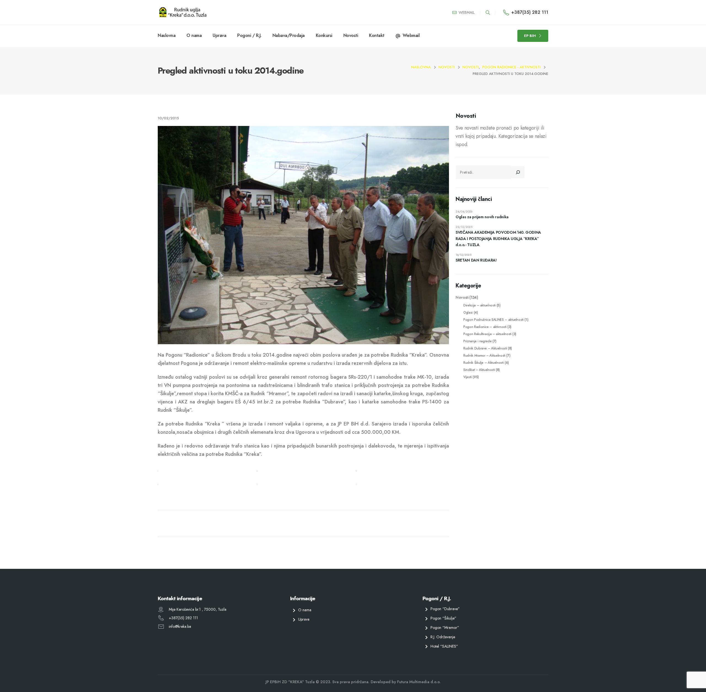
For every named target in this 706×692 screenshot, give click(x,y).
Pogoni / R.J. (249, 35)
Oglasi (468, 312)
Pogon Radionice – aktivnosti (484, 326)
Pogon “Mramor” (444, 627)
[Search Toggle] (487, 12)
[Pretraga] (518, 172)
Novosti (350, 35)
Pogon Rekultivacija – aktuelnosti (487, 334)
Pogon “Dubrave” (445, 609)
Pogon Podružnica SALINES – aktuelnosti (493, 319)
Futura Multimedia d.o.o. (419, 682)
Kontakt (376, 35)
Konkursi (324, 35)
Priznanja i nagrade (477, 341)
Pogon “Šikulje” (443, 618)
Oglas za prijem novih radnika (482, 217)
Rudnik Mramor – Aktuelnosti (484, 355)
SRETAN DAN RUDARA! (476, 260)
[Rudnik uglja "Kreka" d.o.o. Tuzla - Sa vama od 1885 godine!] (182, 12)
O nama (194, 35)
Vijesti (467, 377)
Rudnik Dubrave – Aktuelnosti (485, 348)
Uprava (219, 35)
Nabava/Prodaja (288, 35)
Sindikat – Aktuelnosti (479, 369)
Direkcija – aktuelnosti (479, 305)
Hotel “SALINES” (444, 646)
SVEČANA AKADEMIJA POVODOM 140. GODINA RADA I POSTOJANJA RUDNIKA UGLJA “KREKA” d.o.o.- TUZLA (498, 238)
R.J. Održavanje (442, 636)
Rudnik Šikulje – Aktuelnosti (483, 362)
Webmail (411, 35)
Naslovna (166, 35)
